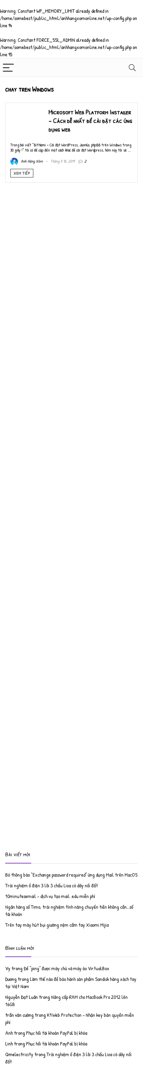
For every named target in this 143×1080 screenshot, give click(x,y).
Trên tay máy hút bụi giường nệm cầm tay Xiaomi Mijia (57, 924)
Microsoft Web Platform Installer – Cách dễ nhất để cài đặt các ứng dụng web (90, 120)
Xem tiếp (22, 173)
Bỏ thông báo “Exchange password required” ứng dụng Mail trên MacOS (71, 874)
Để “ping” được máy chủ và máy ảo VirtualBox (66, 968)
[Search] (132, 67)
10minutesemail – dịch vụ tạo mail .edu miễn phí (50, 896)
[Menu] (8, 67)
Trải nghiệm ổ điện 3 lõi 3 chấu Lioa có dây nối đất (51, 885)
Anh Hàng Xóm (31, 161)
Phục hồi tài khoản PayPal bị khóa (56, 1032)
